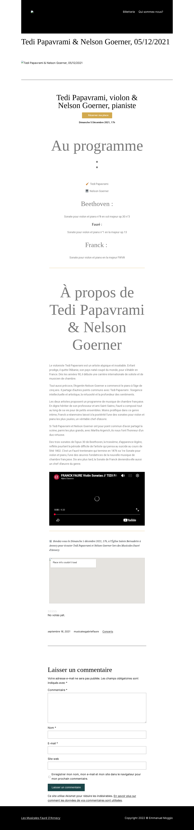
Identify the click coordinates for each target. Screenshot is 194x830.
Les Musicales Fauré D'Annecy (40, 818)
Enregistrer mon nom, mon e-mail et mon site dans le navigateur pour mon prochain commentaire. (96, 776)
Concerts (107, 631)
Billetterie (129, 11)
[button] (97, 115)
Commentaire (57, 690)
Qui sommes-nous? (151, 11)
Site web (53, 758)
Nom (52, 727)
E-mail (53, 743)
